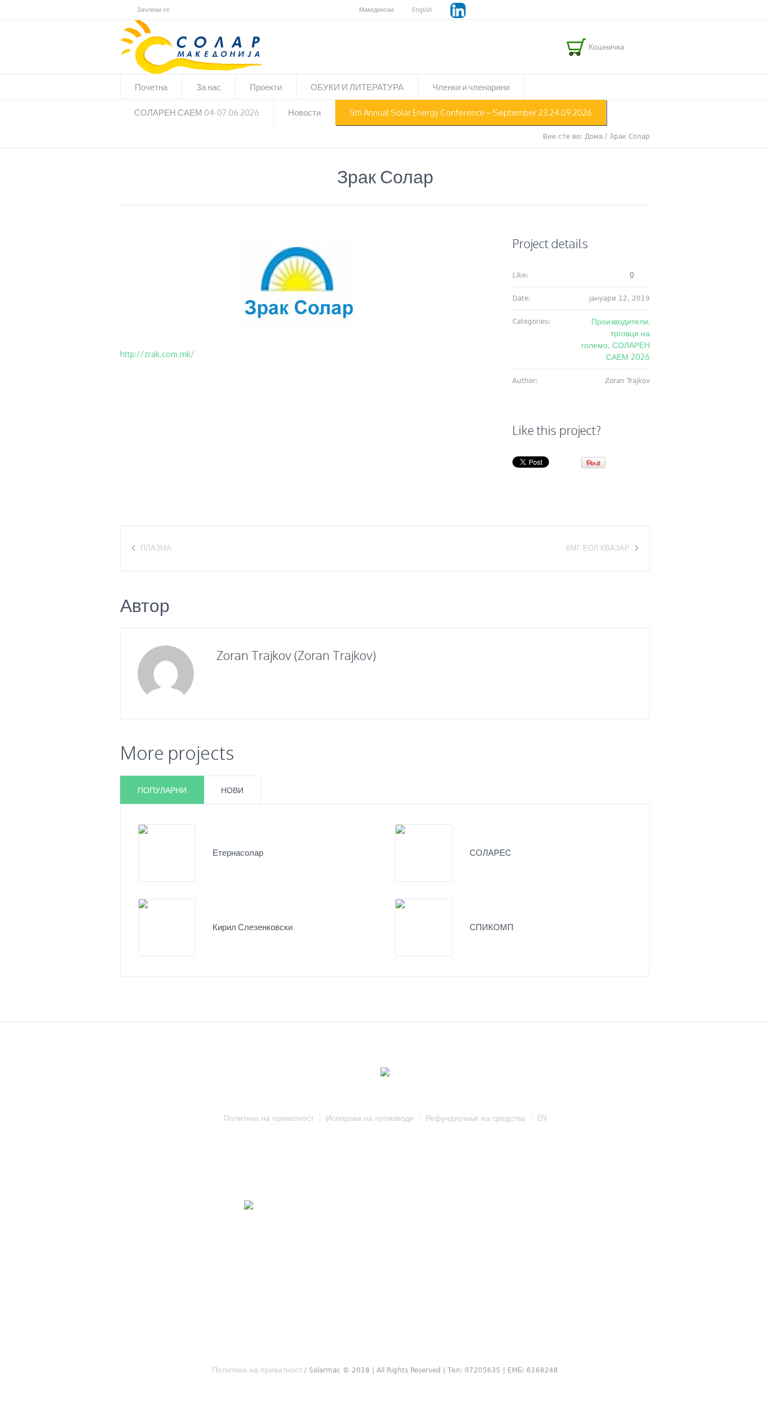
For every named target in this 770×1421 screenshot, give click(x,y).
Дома (594, 136)
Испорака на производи (370, 1118)
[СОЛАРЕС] (424, 852)
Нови (232, 790)
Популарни (162, 790)
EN (542, 1118)
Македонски (376, 10)
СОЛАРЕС (490, 852)
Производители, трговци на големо (615, 333)
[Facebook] (644, 10)
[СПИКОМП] (424, 926)
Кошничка (605, 46)
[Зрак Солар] (299, 282)
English (422, 10)
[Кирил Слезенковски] (167, 926)
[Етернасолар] (167, 852)
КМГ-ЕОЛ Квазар (598, 547)
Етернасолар (238, 852)
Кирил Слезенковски (253, 927)
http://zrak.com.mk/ (157, 354)
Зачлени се (153, 10)
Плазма (155, 547)
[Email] (222, 687)
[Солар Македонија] (385, 1073)
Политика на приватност (269, 1118)
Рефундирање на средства (475, 1118)
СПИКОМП (492, 927)
